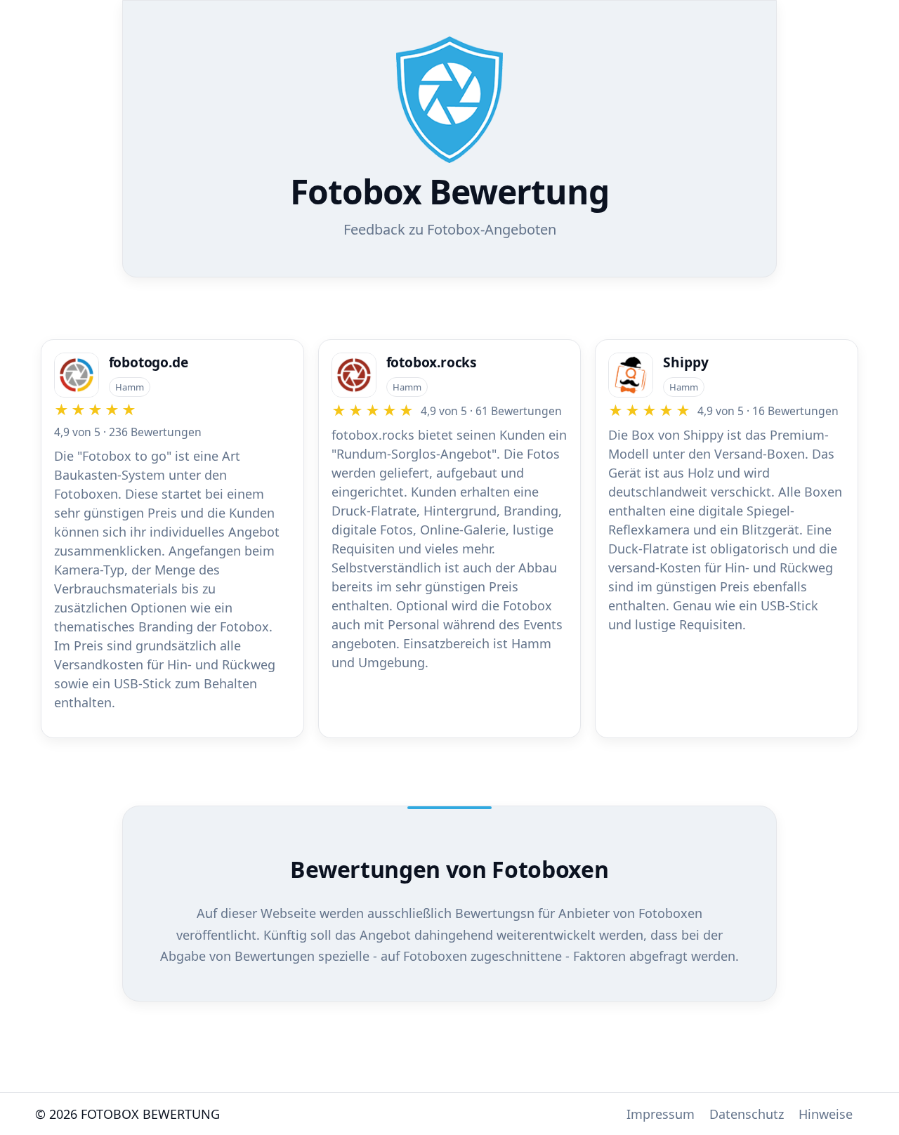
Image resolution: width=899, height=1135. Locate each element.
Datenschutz (746, 1114)
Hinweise (826, 1114)
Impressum (660, 1114)
